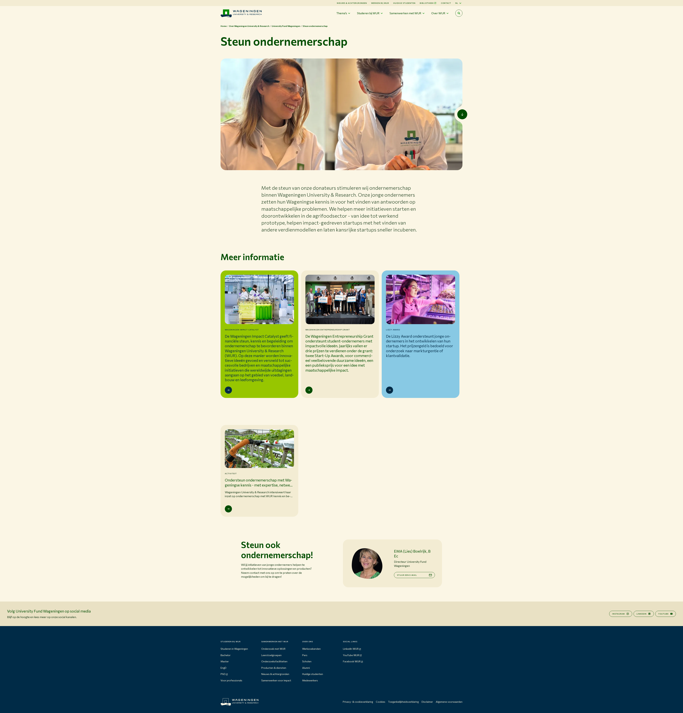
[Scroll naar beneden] (462, 114)
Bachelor (226, 655)
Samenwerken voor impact (276, 680)
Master (225, 661)
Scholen (306, 661)
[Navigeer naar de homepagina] (241, 13)
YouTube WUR (351, 655)
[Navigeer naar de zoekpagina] (458, 13)
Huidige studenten (404, 3)
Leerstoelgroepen (271, 655)
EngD (223, 667)
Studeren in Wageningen (234, 648)
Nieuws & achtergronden (275, 673)
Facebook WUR (352, 661)
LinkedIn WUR (351, 648)
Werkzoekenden (311, 648)
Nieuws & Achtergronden (352, 3)
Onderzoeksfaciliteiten (274, 661)
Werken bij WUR (380, 3)
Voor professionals (231, 680)
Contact (446, 3)
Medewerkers (310, 680)
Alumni (306, 667)
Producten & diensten (273, 667)
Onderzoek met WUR (273, 648)
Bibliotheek (427, 3)
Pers (304, 655)
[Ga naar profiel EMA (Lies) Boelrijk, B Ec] (367, 563)
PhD (223, 673)
